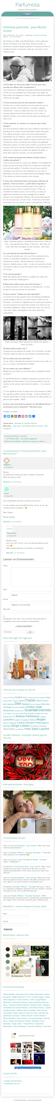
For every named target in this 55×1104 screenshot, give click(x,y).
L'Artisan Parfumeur (27, 716)
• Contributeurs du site (11, 1084)
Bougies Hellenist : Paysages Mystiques (26, 853)
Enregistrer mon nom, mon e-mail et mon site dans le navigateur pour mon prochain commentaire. (24, 620)
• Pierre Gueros (22, 1018)
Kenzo (6, 717)
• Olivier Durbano (39, 1016)
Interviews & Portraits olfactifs (25, 423)
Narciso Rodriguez (10, 723)
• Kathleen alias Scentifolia (26, 1010)
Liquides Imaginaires (21, 720)
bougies (42, 697)
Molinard (33, 720)
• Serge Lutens (16, 1024)
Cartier (21, 701)
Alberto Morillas (9, 994)
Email (5, 599)
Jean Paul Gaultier (27, 713)
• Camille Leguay (37, 997)
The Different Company (38, 726)
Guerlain (31, 710)
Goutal (17, 711)
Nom (5, 589)
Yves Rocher (19, 729)
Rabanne (45, 723)
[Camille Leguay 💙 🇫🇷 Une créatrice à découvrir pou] (39, 1059)
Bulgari (48, 697)
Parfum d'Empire (25, 722)
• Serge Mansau (28, 1024)
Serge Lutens (20, 725)
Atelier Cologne (28, 697)
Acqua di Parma (8, 697)
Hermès (45, 710)
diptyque (26, 704)
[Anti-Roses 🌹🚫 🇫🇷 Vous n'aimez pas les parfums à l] (27, 1059)
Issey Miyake (7, 713)
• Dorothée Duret (35, 1005)
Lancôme (8, 719)
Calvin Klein (7, 701)
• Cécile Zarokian (22, 1000)
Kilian (11, 717)
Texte (5, 566)
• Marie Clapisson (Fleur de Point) (25, 1013)
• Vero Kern (47, 1026)
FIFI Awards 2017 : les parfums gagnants (20, 439)
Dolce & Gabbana (35, 704)
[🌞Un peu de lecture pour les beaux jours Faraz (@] (39, 1047)
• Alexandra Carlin (22, 994)
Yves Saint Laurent (36, 728)
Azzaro (36, 697)
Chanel (30, 700)
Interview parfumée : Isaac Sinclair (23, 846)
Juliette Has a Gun (41, 713)
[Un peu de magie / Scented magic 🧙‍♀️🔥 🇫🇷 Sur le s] (15, 1059)
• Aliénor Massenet (36, 994)
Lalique (43, 717)
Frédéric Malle (34, 707)
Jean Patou (17, 426)
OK (30, 632)
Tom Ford (8, 729)
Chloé (38, 700)
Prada (38, 722)
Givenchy (8, 710)
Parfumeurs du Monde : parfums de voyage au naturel (25, 441)
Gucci (22, 711)
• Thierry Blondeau (19, 1026)
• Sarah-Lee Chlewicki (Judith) (19, 1021)
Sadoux (7, 465)
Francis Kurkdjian (18, 707)
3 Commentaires (16, 37)
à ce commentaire (12, 482)
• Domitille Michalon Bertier (18, 1005)
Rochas (40, 426)
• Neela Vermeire (26, 1016)
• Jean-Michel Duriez (36, 1008)
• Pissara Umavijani (35, 1018)
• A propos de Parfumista (12, 1081)
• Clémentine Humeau (19, 1002)
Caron (15, 701)
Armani (18, 697)
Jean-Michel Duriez (29, 426)
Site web (6, 609)
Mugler (41, 719)
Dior (18, 703)
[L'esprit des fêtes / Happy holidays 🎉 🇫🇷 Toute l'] (15, 1047)
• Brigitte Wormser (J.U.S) (21, 997)
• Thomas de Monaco (34, 1026)
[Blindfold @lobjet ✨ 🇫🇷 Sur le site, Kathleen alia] (27, 1047)
